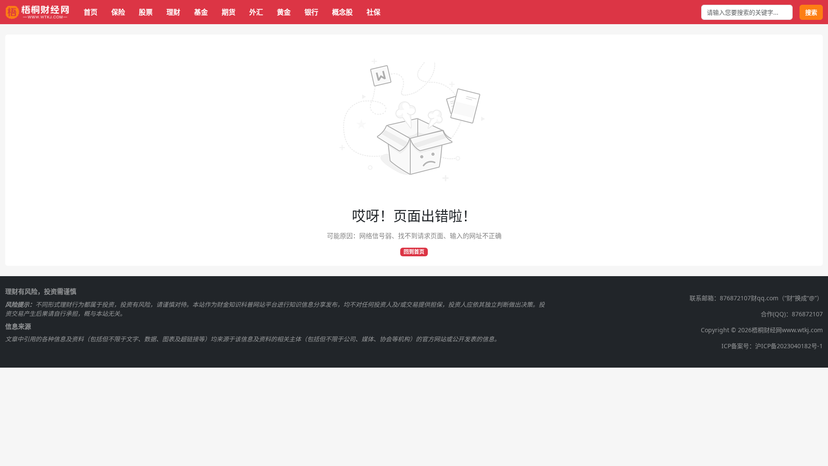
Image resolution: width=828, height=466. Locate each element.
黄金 (284, 12)
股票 (146, 12)
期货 (228, 12)
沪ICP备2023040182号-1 (789, 346)
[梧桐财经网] (37, 12)
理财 (173, 12)
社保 (373, 12)
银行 (311, 12)
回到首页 (414, 251)
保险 (118, 12)
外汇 (256, 12)
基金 (201, 12)
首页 (90, 12)
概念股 (342, 12)
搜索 (811, 12)
